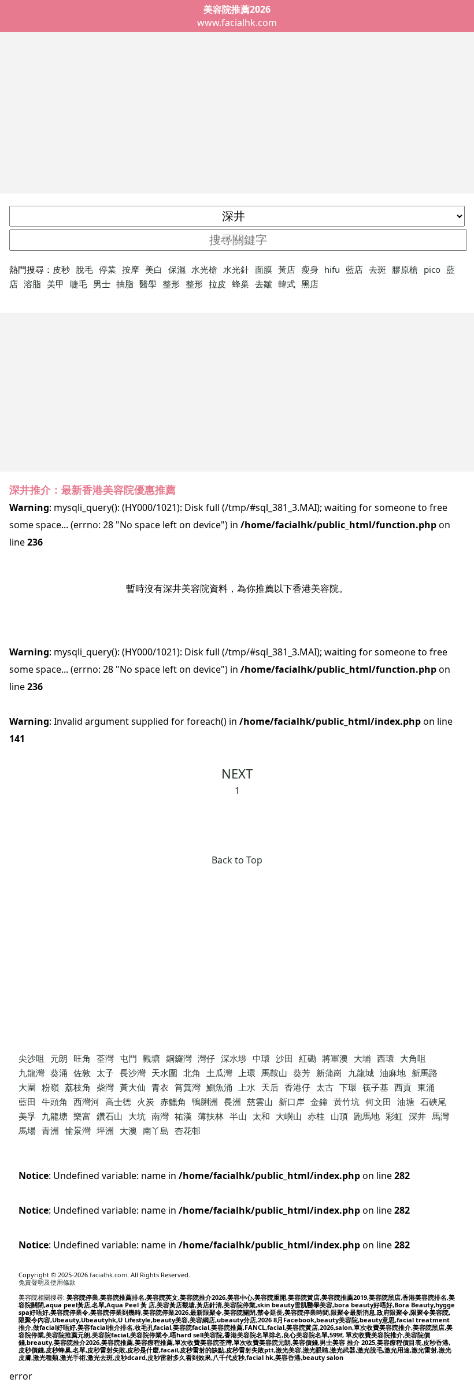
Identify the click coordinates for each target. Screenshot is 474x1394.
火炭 (145, 1101)
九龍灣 (31, 1072)
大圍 (27, 1087)
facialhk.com (108, 1274)
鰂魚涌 (219, 1087)
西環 (385, 1058)
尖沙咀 (31, 1058)
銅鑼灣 (179, 1058)
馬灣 (440, 1116)
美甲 (55, 284)
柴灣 (105, 1087)
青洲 (50, 1130)
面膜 (263, 269)
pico (432, 269)
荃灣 (105, 1058)
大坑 (137, 1116)
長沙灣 (133, 1072)
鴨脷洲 (205, 1101)
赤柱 (316, 1116)
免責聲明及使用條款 (47, 1282)
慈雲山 (260, 1101)
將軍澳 (335, 1058)
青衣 (160, 1087)
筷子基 (375, 1087)
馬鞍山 (274, 1072)
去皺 (263, 284)
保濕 (177, 269)
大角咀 (413, 1058)
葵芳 (301, 1072)
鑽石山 (110, 1116)
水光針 (236, 269)
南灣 (160, 1116)
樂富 (82, 1116)
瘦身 (310, 269)
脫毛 (84, 269)
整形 (171, 284)
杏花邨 (188, 1130)
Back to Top (237, 860)
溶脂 (32, 284)
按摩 (130, 269)
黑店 (310, 284)
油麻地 (393, 1072)
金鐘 (319, 1101)
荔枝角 (78, 1087)
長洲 (232, 1101)
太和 (261, 1116)
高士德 (118, 1101)
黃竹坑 (347, 1101)
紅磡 (307, 1058)
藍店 (354, 269)
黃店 (286, 269)
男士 (101, 284)
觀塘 (151, 1058)
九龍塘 (55, 1116)
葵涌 (59, 1072)
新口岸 (292, 1101)
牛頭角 (55, 1101)
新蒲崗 (329, 1072)
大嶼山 (289, 1116)
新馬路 (425, 1072)
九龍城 (361, 1072)
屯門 (128, 1058)
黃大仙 (133, 1087)
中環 (261, 1058)
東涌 (426, 1087)
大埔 (362, 1058)
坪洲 (105, 1130)
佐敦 (82, 1072)
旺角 (82, 1058)
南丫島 (156, 1130)
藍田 (27, 1101)
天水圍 (164, 1072)
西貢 (403, 1087)
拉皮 (217, 284)
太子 (105, 1072)
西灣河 (86, 1101)
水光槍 (204, 269)
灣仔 (206, 1058)
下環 (348, 1087)
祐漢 (183, 1116)
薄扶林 (211, 1116)
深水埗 (234, 1058)
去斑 (377, 269)
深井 (417, 1116)
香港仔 (297, 1087)
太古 (325, 1087)
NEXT (237, 773)
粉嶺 (50, 1087)
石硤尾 (433, 1101)
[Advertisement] (237, 113)
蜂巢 (240, 284)
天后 (270, 1087)
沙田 (284, 1058)
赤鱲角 (173, 1101)
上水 (246, 1087)
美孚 (27, 1116)
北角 (192, 1072)
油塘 (405, 1101)
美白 (153, 269)
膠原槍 (405, 269)
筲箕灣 (188, 1087)
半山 (238, 1116)
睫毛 (78, 284)
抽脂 (125, 284)
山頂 (339, 1116)
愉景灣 (78, 1130)
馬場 (27, 1130)
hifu (332, 269)
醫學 (148, 284)
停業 (107, 269)
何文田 (378, 1101)
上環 (246, 1072)
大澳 (128, 1130)
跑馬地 (367, 1116)
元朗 (59, 1058)
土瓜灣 (219, 1072)
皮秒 (61, 269)
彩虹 (394, 1116)
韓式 (286, 284)
